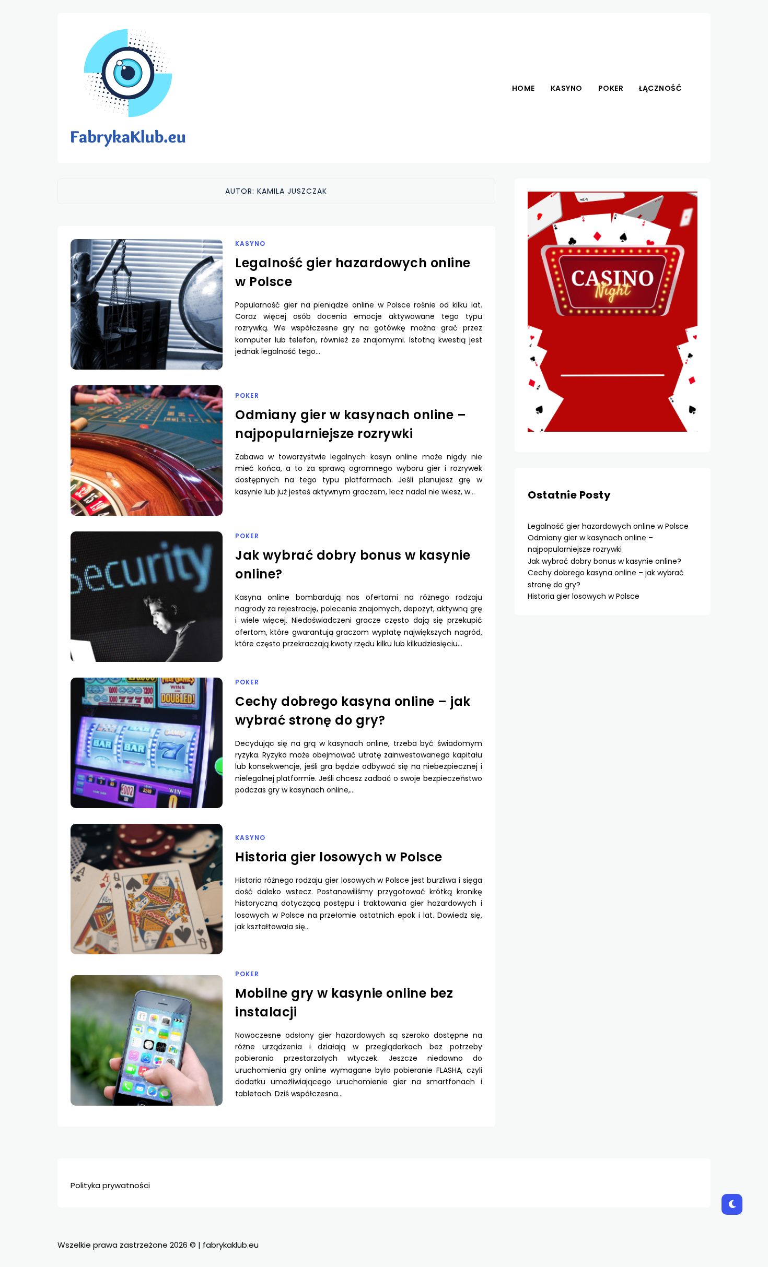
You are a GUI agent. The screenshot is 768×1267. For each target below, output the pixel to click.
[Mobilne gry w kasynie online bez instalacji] (147, 1053)
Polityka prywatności (110, 1185)
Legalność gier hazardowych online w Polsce (608, 526)
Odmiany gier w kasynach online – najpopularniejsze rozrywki (590, 543)
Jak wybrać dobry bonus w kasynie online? (604, 561)
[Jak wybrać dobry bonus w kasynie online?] (147, 609)
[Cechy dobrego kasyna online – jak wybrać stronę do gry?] (147, 756)
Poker (611, 88)
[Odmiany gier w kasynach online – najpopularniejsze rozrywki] (147, 463)
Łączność (660, 88)
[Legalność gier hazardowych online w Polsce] (147, 317)
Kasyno (567, 88)
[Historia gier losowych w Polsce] (147, 902)
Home (523, 88)
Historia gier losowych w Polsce (339, 857)
